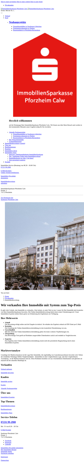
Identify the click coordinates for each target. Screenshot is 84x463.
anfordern (4, 183)
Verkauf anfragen (6, 369)
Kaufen (3, 385)
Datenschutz (5, 460)
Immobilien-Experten (8, 397)
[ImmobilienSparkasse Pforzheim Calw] (27, 9)
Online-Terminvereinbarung (10, 172)
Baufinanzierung (6, 409)
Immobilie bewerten (7, 373)
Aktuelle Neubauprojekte (9, 388)
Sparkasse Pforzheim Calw (9, 199)
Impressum (4, 457)
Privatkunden (9, 5)
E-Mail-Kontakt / (6, 171)
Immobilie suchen (6, 381)
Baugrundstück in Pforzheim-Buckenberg (26, 30)
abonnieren (4, 178)
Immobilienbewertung (8, 181)
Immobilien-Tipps (6, 413)
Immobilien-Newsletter (8, 176)
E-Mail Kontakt (6, 430)
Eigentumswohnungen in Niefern (24, 28)
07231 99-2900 (6, 167)
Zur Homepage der (7, 198)
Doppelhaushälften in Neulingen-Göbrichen (27, 26)
